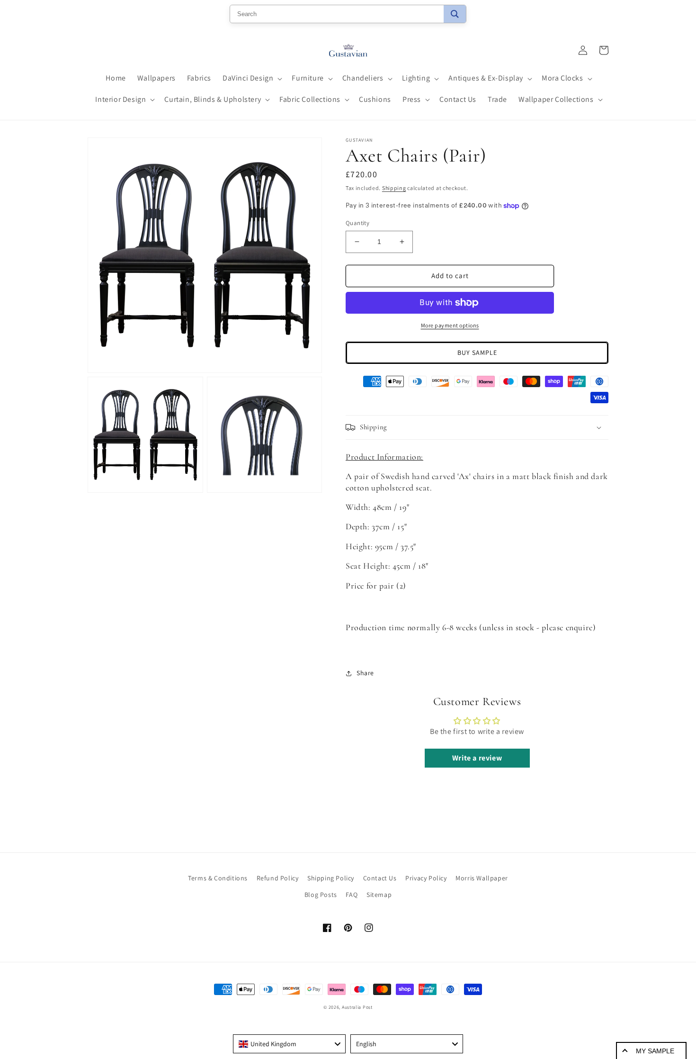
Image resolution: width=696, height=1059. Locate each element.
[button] (251, 78)
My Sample (655, 1051)
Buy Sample (477, 352)
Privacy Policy (425, 878)
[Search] (455, 14)
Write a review (477, 758)
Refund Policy (278, 878)
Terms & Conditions (218, 878)
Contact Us (380, 878)
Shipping (394, 187)
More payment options (450, 325)
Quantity (357, 223)
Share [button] (365, 673)
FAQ (351, 894)
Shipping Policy (330, 878)
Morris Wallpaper (481, 878)
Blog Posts (320, 894)
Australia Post (357, 1007)
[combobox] (289, 1043)
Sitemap (379, 894)
